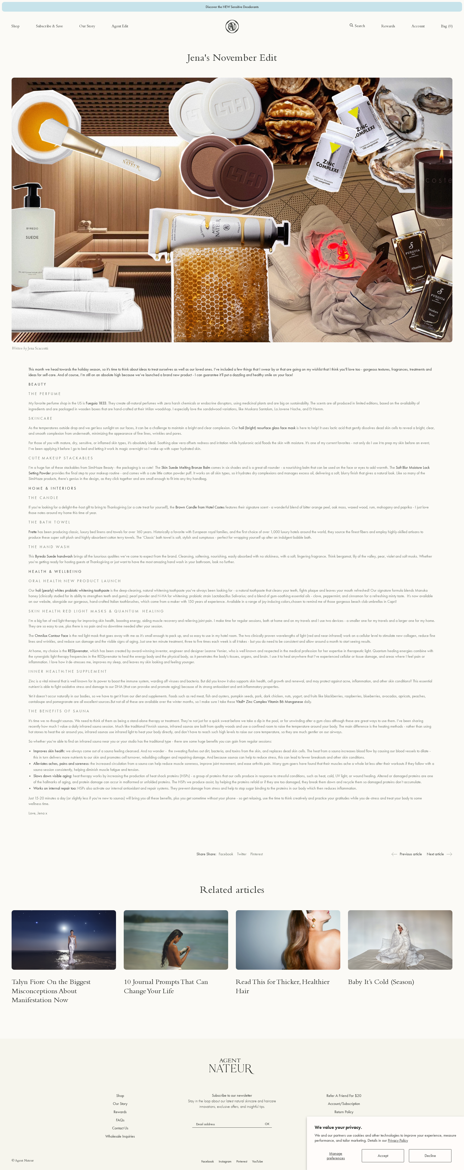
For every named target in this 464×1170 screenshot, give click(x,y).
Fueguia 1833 (96, 403)
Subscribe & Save (49, 27)
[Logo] (232, 26)
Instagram (225, 1161)
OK (267, 1124)
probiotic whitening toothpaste (86, 590)
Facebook (226, 854)
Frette (33, 531)
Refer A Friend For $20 (343, 1095)
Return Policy (343, 1111)
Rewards (388, 27)
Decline (430, 1155)
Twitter (241, 854)
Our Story (87, 27)
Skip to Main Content (27, 19)
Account (418, 27)
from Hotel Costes (211, 507)
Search (360, 26)
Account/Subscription (344, 1103)
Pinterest (256, 854)
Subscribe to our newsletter (232, 1095)
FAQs (120, 1120)
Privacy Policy (398, 1140)
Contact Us (120, 1128)
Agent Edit (120, 27)
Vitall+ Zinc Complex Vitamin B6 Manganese (269, 701)
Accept (383, 1155)
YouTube (257, 1161)
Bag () (447, 27)
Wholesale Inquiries (120, 1136)
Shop (15, 27)
